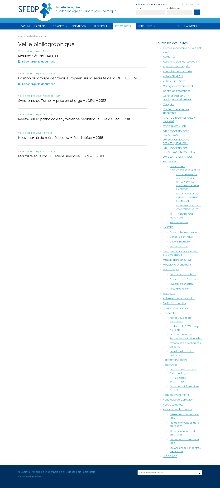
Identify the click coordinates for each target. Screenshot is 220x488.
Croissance (49, 73)
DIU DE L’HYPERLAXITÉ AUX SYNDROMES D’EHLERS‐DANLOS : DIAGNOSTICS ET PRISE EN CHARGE (187, 182)
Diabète (47, 51)
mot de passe (173, 8)
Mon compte (171, 269)
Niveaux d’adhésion (181, 283)
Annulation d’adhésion (183, 274)
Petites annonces (188, 26)
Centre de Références (176, 91)
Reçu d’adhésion (179, 288)
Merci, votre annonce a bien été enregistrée (180, 253)
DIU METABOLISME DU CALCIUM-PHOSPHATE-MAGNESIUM (187, 197)
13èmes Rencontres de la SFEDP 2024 (182, 49)
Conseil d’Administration (184, 232)
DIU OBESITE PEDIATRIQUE (178, 157)
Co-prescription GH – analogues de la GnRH (177, 97)
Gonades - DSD (51, 95)
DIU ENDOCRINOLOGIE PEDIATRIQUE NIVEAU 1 (176, 141)
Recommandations (175, 360)
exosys (38, 476)
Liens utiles (145, 26)
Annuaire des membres (177, 71)
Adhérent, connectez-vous (180, 61)
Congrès (58, 26)
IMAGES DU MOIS (179, 222)
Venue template (173, 404)
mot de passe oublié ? (190, 4)
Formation (79, 26)
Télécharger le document (38, 61)
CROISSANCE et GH (174, 126)
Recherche (101, 26)
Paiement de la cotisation (179, 298)
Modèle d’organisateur (177, 260)
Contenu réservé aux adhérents (176, 111)
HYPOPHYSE (170, 456)
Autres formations (174, 81)
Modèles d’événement (177, 264)
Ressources (123, 26)
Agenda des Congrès (176, 66)
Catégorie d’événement (178, 86)
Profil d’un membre (174, 303)
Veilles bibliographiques (178, 399)
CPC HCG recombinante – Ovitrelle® (179, 119)
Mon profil (169, 293)
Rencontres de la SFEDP (177, 409)
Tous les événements (176, 395)
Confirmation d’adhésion (184, 279)
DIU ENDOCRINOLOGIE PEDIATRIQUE (176, 133)
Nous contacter (179, 246)
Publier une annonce (176, 308)
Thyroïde (47, 114)
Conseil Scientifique (181, 236)
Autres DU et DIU (173, 76)
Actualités (169, 56)
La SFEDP (39, 26)
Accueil (25, 26)
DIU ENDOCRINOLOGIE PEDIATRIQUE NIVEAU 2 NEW (179, 150)
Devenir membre (180, 241)
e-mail (140, 8)
